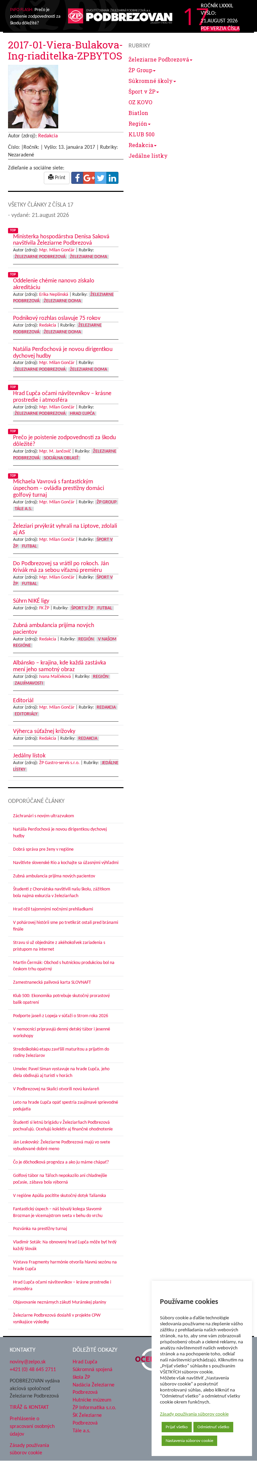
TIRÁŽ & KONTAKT (29, 1407)
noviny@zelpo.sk (28, 1362)
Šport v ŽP (142, 91)
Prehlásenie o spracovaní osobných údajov (32, 1426)
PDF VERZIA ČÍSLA (220, 28)
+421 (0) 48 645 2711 (33, 1369)
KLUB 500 (141, 134)
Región (137, 123)
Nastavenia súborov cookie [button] (189, 1441)
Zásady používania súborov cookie (194, 1414)
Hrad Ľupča (85, 1362)
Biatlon (138, 112)
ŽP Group (140, 70)
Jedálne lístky (148, 155)
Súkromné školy (150, 80)
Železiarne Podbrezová (158, 59)
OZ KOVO (140, 102)
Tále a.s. (81, 1431)
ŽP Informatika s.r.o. (94, 1408)
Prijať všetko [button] (177, 1427)
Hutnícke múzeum (92, 1400)
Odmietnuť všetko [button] (213, 1427)
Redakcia (140, 144)
